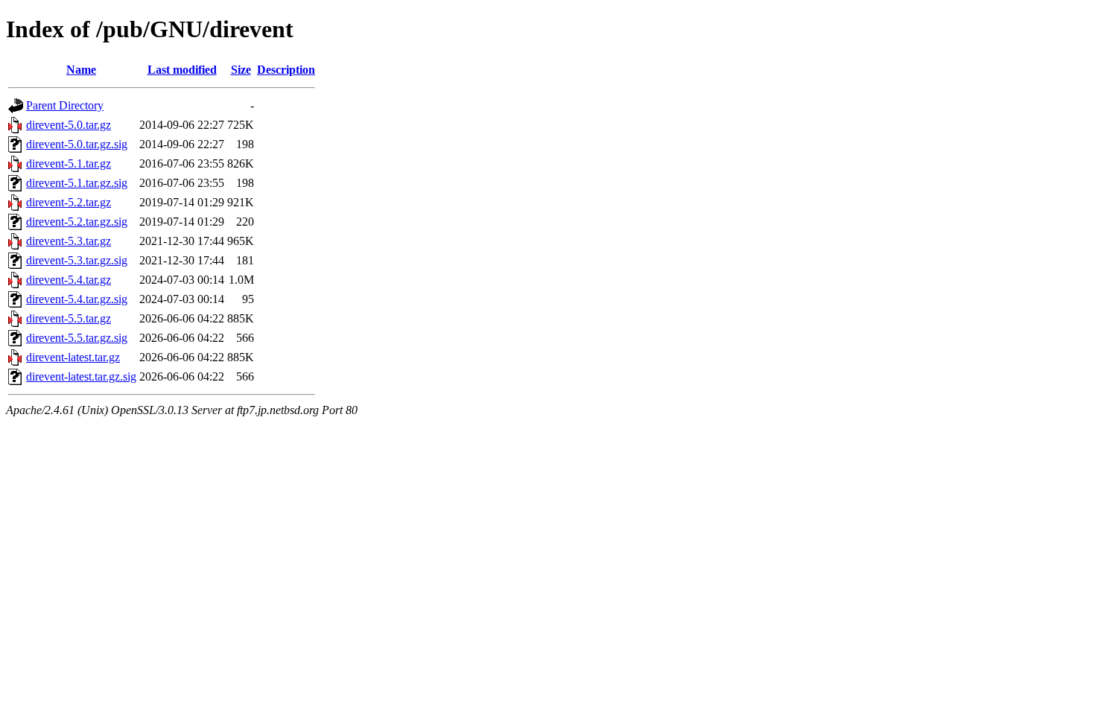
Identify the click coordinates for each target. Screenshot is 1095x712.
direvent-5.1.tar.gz (68, 163)
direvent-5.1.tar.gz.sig (76, 183)
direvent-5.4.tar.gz (68, 279)
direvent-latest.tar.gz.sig (81, 376)
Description (286, 69)
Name (81, 69)
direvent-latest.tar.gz (73, 357)
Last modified (182, 69)
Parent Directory (65, 105)
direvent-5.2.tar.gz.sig (76, 221)
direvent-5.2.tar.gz (68, 202)
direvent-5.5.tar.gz (68, 318)
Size (241, 69)
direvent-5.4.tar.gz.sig (76, 299)
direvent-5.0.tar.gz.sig (76, 144)
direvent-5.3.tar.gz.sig (76, 260)
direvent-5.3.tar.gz (68, 241)
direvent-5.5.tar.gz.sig (76, 337)
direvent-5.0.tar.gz (68, 124)
